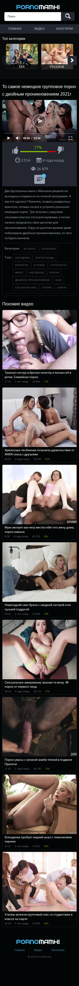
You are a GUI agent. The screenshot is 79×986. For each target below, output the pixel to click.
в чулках (39, 265)
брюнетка (21, 265)
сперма (47, 287)
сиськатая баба (25, 287)
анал (58, 280)
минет (19, 272)
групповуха (58, 265)
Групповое (48, 248)
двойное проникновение (32, 280)
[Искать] (68, 16)
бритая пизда (44, 258)
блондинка (22, 258)
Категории (58, 950)
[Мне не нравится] (60, 150)
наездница (36, 272)
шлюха (61, 287)
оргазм (54, 272)
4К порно (29, 248)
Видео (38, 950)
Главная (19, 950)
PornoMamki (39, 6)
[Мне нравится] (15, 150)
